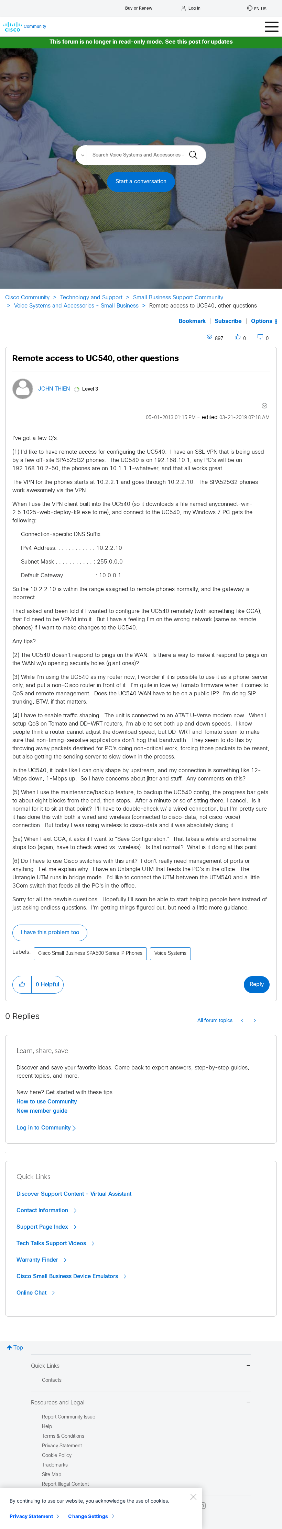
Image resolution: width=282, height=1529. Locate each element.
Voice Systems (170, 953)
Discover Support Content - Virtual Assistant (74, 1194)
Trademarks (55, 1465)
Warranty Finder (38, 1260)
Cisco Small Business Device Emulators (68, 1276)
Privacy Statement (31, 1516)
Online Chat (32, 1293)
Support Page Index (43, 1227)
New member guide (42, 1111)
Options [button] (261, 321)
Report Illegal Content (65, 1484)
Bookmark (192, 321)
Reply (257, 984)
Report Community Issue (68, 1417)
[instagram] (202, 1505)
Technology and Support (91, 297)
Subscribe (228, 321)
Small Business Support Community (178, 297)
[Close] (193, 1496)
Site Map (51, 1475)
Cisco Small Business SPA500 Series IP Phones (90, 953)
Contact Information (43, 1210)
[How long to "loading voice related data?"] (254, 1021)
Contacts (52, 1380)
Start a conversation (141, 181)
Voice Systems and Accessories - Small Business (76, 306)
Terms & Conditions (63, 1436)
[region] (101, 1508)
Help (47, 1427)
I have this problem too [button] (50, 932)
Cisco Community (27, 297)
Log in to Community (45, 1128)
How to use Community (47, 1101)
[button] (22, 985)
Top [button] (18, 1348)
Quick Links (45, 1366)
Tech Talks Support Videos (52, 1243)
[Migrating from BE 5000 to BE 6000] (243, 1021)
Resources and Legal (58, 1402)
